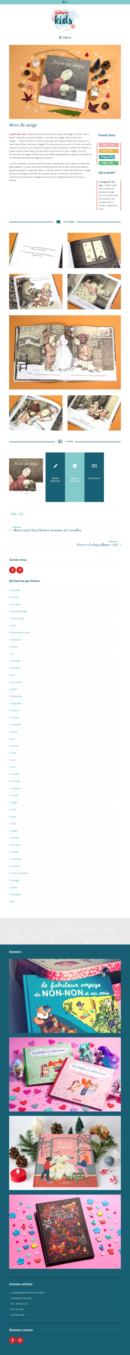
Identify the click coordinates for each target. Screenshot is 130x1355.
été (13, 901)
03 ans (101, 942)
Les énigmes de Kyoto (20, 1298)
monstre (15, 781)
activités (15, 590)
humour (15, 717)
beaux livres (17, 618)
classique (16, 639)
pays (13, 816)
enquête (15, 661)
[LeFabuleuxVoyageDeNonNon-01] (65, 996)
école (14, 887)
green (14, 689)
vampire (15, 866)
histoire (15, 710)
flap (13, 675)
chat (13, 625)
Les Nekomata (17, 1314)
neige (13, 513)
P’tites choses (18, 936)
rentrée (15, 838)
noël (21, 513)
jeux (13, 738)
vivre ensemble (19, 873)
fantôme (15, 668)
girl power (16, 682)
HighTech (109, 930)
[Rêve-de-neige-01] (65, 82)
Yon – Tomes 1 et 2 (19, 1303)
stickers (15, 852)
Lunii (13, 760)
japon (14, 731)
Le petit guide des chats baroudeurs (27, 1292)
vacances (16, 859)
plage (14, 830)
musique (15, 788)
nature (14, 795)
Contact (37, 936)
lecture (15, 746)
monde (15, 774)
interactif (16, 724)
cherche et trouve (20, 632)
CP (12, 654)
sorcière (15, 845)
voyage (15, 880)
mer (13, 767)
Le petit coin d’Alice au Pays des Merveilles (75, 930)
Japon (43, 930)
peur (13, 823)
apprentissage (19, 611)
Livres (29, 930)
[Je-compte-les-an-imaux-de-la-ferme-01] (65, 1232)
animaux (16, 604)
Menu (66, 37)
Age (92, 942)
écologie (16, 894)
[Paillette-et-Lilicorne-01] (65, 1074)
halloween (17, 696)
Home (15, 930)
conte (14, 646)
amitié (14, 597)
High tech (16, 703)
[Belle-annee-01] (65, 1153)
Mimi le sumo (16, 1309)
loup (13, 753)
